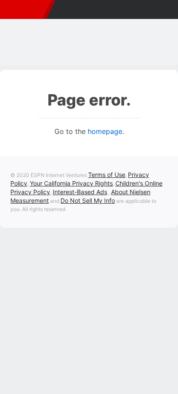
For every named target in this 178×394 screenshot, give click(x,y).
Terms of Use (106, 174)
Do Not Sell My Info (87, 200)
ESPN (23, 9)
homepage (105, 131)
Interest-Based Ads (80, 191)
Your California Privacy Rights (71, 183)
